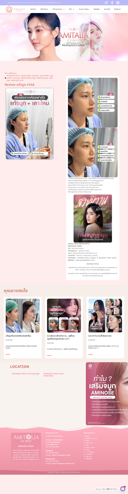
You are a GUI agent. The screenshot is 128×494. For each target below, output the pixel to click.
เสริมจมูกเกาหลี (17, 80)
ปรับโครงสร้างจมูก (28, 78)
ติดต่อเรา (117, 9)
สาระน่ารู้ (107, 9)
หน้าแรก (33, 9)
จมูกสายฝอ (44, 75)
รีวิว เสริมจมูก (10, 73)
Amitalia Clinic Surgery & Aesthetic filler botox (97, 258)
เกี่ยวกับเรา (44, 9)
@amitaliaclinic (58, 440)
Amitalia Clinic (13, 75)
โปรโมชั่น (96, 9)
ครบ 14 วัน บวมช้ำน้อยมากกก (100, 336)
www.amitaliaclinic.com (85, 260)
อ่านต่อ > (8, 354)
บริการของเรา (57, 9)
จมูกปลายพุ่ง (26, 75)
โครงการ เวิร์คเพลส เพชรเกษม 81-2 (63, 463)
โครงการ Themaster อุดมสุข (61, 455)
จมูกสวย (35, 75)
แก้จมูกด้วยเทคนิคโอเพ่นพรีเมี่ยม (18, 336)
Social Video (84, 9)
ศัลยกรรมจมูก (42, 78)
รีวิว (70, 9)
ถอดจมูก (16, 78)
